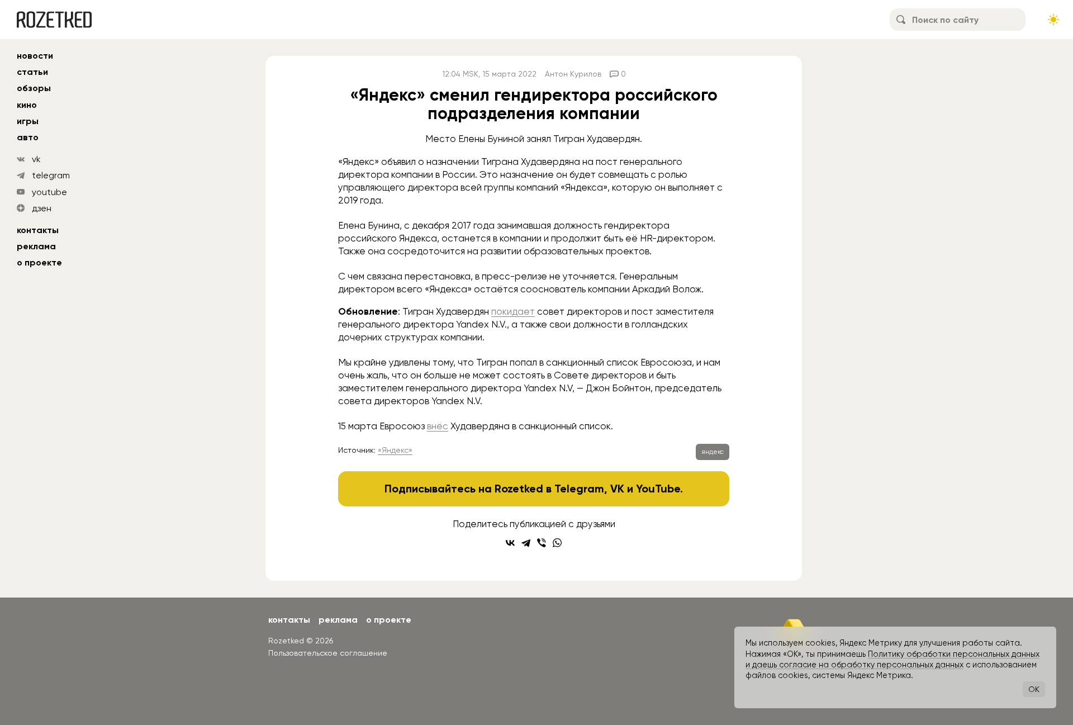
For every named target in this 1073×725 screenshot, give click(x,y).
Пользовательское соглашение (327, 652)
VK (617, 488)
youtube (49, 192)
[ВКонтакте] (510, 542)
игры (28, 121)
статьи (32, 72)
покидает (513, 311)
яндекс (712, 452)
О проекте (39, 262)
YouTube (658, 488)
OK (1033, 689)
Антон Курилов (573, 74)
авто (28, 137)
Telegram (579, 488)
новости (35, 55)
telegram (51, 175)
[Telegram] (526, 542)
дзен (41, 208)
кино (27, 104)
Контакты (38, 230)
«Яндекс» (395, 450)
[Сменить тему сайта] (1053, 19)
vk (36, 159)
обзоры (34, 88)
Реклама (36, 246)
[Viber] (541, 542)
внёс (437, 426)
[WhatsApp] (557, 542)
